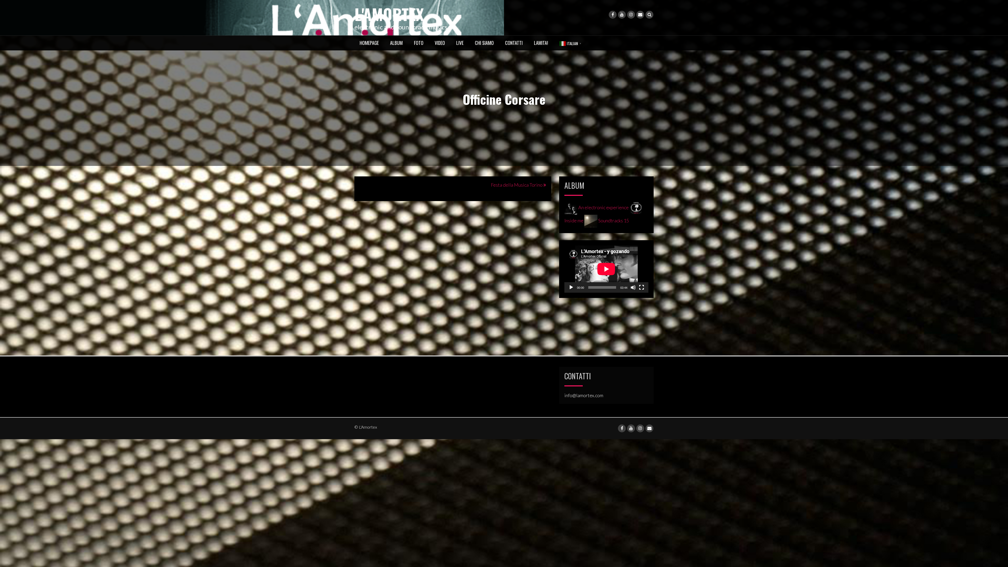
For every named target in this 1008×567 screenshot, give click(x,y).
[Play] (571, 287)
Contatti (514, 42)
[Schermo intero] (641, 287)
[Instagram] (631, 15)
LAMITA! (541, 42)
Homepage (369, 42)
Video (440, 42)
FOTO (418, 42)
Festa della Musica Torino (517, 185)
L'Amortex (389, 13)
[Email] (640, 15)
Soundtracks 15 (613, 220)
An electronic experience (603, 207)
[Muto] (633, 287)
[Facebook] (613, 15)
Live (460, 42)
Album (396, 42)
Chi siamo (484, 42)
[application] (606, 269)
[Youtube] (622, 15)
